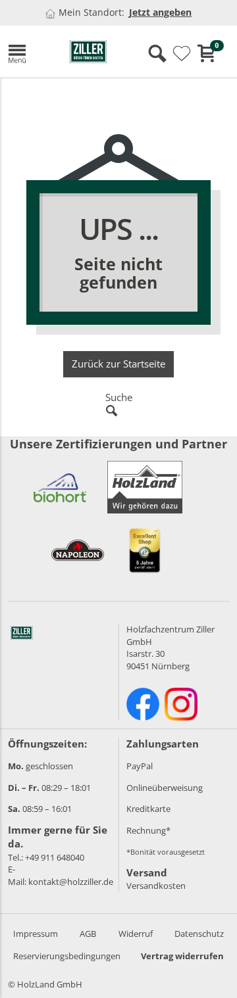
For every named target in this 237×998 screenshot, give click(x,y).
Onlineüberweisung (164, 788)
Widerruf (135, 933)
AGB (88, 933)
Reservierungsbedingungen (66, 956)
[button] (29, 51)
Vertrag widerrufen (182, 956)
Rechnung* (148, 830)
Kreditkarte (148, 809)
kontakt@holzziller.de (70, 882)
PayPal (139, 766)
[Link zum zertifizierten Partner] (60, 487)
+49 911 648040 (54, 857)
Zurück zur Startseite (118, 363)
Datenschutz (199, 933)
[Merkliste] (181, 54)
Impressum (35, 933)
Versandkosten (156, 885)
